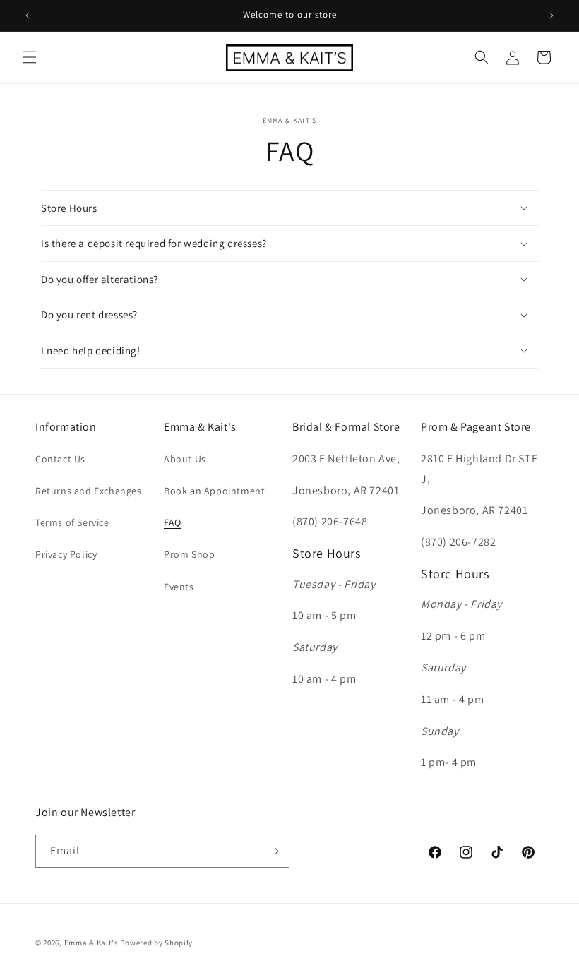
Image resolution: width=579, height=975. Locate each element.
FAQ (172, 522)
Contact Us (60, 459)
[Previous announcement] (27, 15)
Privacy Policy (66, 554)
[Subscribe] (273, 851)
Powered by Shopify (156, 942)
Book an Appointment (214, 490)
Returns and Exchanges (88, 490)
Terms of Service (72, 522)
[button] (29, 57)
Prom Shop (189, 554)
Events (179, 586)
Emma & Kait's (91, 942)
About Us (185, 459)
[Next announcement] (551, 15)
